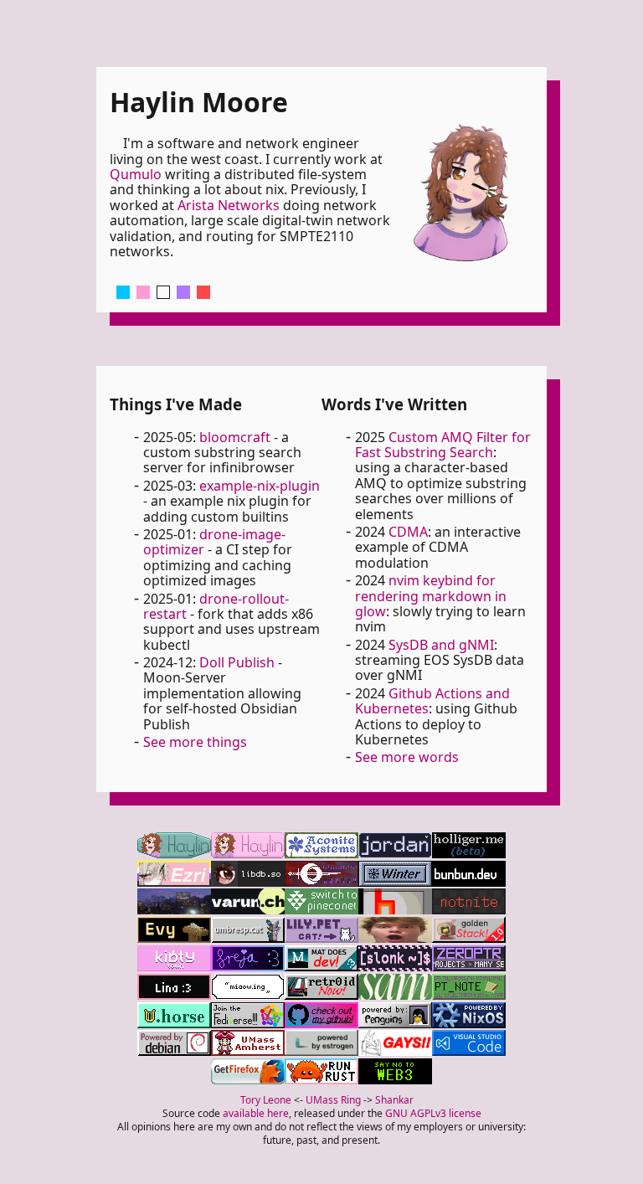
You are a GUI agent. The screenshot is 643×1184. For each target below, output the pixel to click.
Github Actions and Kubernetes (432, 701)
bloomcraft (234, 437)
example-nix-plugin (259, 485)
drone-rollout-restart (216, 606)
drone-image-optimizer (214, 542)
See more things (195, 742)
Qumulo (136, 174)
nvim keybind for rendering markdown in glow (431, 595)
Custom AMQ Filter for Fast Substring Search (443, 444)
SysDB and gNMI (441, 645)
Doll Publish (237, 662)
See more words (407, 757)
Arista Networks (228, 205)
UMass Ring (333, 1100)
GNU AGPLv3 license (433, 1113)
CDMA (408, 532)
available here (256, 1113)
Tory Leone (265, 1100)
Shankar (394, 1100)
